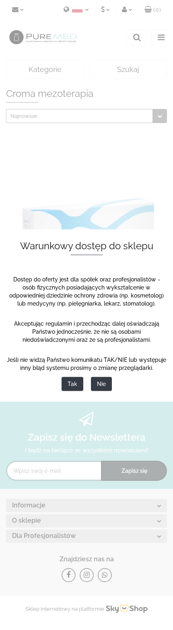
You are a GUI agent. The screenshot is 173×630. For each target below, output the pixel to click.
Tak (72, 384)
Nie (101, 384)
